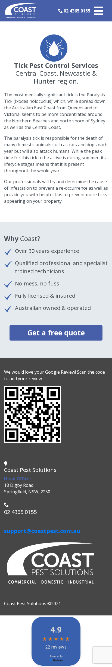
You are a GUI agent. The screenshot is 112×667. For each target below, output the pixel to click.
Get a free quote (56, 333)
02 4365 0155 (76, 11)
